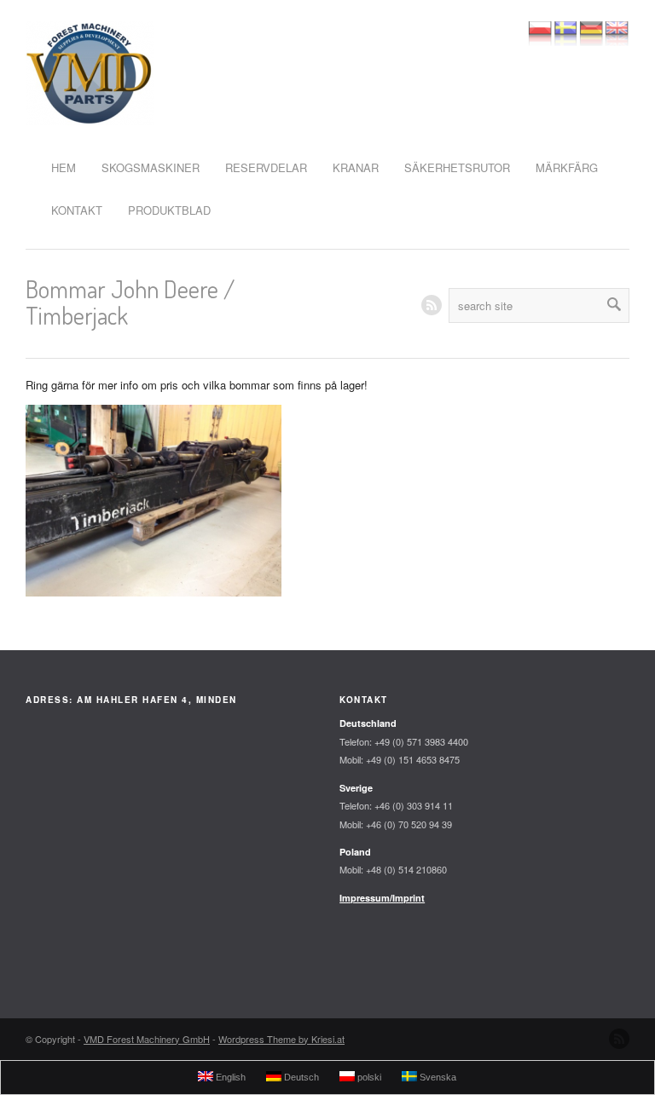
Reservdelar (266, 167)
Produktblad (169, 210)
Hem (63, 167)
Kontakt (76, 210)
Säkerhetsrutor (457, 167)
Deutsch (300, 1077)
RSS (431, 305)
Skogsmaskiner (150, 167)
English (229, 1077)
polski (368, 1077)
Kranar (356, 167)
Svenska (436, 1077)
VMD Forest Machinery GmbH (147, 1039)
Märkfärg (567, 167)
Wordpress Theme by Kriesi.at (281, 1039)
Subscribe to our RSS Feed (619, 1039)
